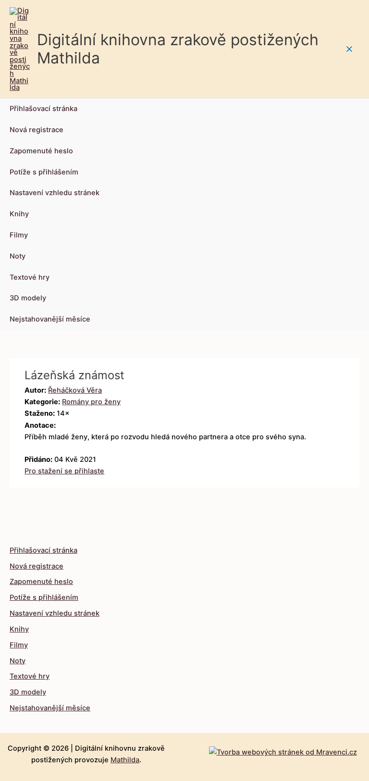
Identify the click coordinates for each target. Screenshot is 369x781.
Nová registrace (36, 129)
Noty (17, 256)
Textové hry (29, 277)
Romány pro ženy (91, 401)
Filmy (19, 235)
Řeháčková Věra (75, 390)
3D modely (28, 298)
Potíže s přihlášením (44, 172)
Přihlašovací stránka (43, 108)
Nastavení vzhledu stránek (54, 192)
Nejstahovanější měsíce (50, 319)
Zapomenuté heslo (41, 151)
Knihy (19, 214)
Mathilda (125, 760)
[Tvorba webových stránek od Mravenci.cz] (283, 749)
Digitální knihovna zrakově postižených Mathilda (178, 48)
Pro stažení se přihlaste (64, 471)
